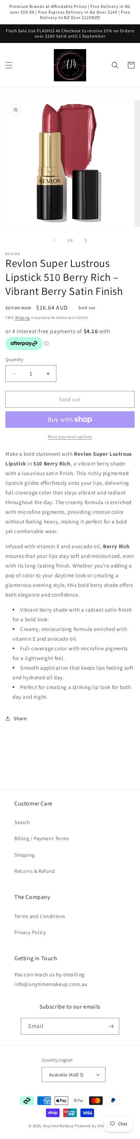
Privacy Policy (30, 932)
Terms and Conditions (39, 916)
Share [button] (20, 718)
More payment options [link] (70, 436)
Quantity (14, 359)
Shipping (22, 317)
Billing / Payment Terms (41, 838)
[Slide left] (54, 240)
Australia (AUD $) (66, 1075)
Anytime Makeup (58, 1125)
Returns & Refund (34, 871)
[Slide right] (86, 240)
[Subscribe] (111, 1026)
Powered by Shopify (93, 1125)
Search (22, 822)
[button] (9, 65)
